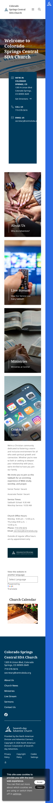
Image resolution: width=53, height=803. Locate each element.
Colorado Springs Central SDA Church (17, 9)
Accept (39, 782)
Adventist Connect (24, 739)
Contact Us (10, 707)
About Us (9, 680)
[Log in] (5, 762)
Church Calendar (22, 599)
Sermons (9, 701)
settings (17, 793)
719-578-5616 (21, 110)
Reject (39, 787)
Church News (11, 685)
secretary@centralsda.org (27, 121)
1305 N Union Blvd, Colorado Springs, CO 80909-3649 (19, 664)
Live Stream (10, 696)
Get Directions (21, 98)
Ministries (9, 690)
